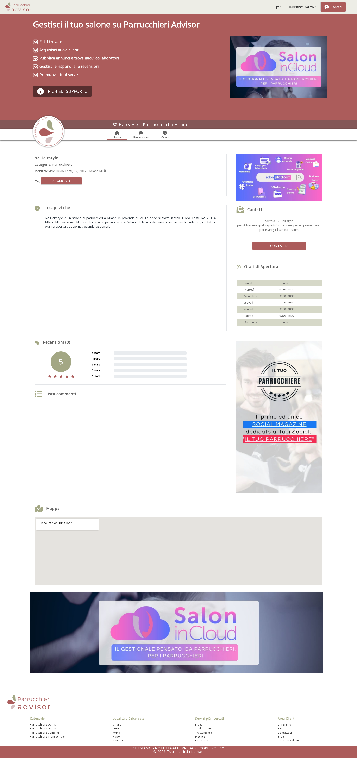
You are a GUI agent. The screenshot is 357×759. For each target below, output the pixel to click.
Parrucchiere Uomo (43, 728)
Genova (118, 740)
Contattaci (285, 732)
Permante (201, 740)
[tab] (117, 135)
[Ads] (278, 66)
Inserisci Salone (302, 7)
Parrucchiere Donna (43, 724)
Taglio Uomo (204, 728)
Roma (116, 732)
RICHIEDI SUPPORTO (68, 91)
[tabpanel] (178, 162)
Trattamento (203, 732)
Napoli (117, 736)
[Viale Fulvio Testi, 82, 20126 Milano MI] (105, 171)
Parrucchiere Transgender (47, 736)
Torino (117, 728)
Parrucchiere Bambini (44, 732)
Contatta (279, 246)
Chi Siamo (284, 724)
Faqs (281, 728)
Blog (281, 736)
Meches (200, 736)
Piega (199, 724)
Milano (117, 724)
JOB (278, 7)
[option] (178, 253)
